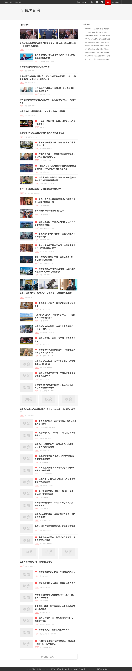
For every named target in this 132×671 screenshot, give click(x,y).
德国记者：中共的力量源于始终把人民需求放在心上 (42, 133)
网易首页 (6, 2)
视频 (36, 127)
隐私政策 (76, 669)
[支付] (97, 2)
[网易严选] (91, 2)
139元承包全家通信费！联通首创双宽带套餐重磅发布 (98, 35)
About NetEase (46, 669)
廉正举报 (99, 669)
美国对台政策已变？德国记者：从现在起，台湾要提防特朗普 (46, 293)
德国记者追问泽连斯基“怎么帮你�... (35, 67)
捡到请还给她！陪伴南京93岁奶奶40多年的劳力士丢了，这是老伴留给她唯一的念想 (98, 42)
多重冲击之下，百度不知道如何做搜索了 (97, 29)
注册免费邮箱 (115, 2)
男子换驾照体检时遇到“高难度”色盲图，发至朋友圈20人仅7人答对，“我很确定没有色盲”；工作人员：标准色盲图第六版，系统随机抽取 (98, 32)
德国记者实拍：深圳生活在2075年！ (54, 630)
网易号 (21, 49)
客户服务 (70, 669)
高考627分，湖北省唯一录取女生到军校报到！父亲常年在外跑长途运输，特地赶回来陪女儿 (98, 39)
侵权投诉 (105, 669)
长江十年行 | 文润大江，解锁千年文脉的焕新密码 (98, 59)
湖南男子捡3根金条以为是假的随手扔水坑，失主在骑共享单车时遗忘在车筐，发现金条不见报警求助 (98, 56)
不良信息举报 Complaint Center (87, 669)
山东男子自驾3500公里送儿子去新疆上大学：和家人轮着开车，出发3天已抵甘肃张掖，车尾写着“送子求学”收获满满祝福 (98, 49)
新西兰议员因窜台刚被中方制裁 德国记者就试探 (40, 189)
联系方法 (59, 669)
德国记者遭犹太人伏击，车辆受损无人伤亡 (57, 572)
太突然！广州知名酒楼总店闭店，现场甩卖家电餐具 (98, 45)
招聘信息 (64, 669)
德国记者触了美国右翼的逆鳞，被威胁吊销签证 (55, 526)
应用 (11, 2)
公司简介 (53, 669)
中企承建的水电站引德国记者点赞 (49, 210)
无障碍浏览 (18, 2)
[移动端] (78, 2)
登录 (108, 2)
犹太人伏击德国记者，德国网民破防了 (36, 562)
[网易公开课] (84, 2)
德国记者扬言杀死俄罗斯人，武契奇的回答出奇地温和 (43, 111)
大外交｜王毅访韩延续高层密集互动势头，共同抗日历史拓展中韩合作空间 (98, 52)
